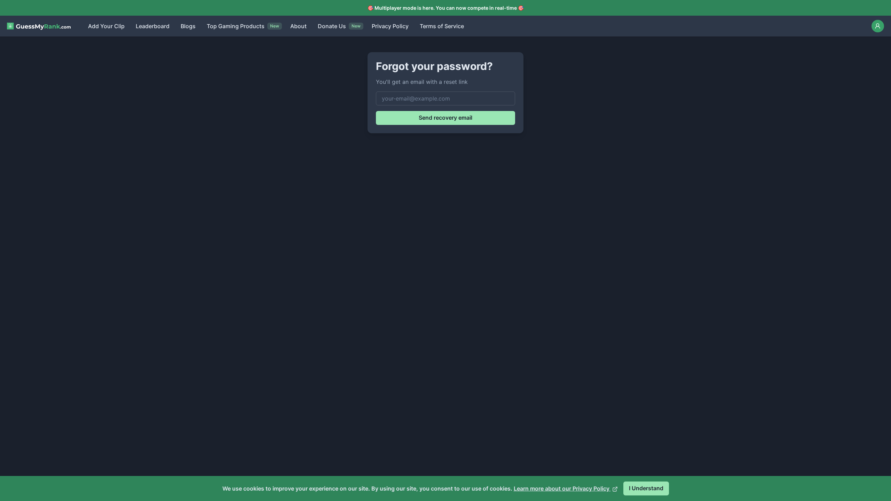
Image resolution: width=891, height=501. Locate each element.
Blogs (188, 26)
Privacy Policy (390, 26)
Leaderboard (152, 26)
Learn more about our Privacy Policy (562, 488)
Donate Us (332, 26)
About (298, 26)
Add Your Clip (106, 26)
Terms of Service (442, 26)
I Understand (646, 488)
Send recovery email (445, 117)
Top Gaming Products (236, 26)
